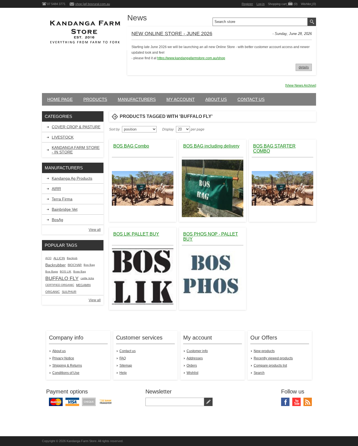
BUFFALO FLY (62, 278)
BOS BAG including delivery (211, 146)
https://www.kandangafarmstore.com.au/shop (191, 58)
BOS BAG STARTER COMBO (274, 148)
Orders (192, 365)
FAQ (122, 358)
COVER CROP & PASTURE (76, 127)
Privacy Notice (63, 358)
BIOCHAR (75, 265)
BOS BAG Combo (131, 146)
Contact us (251, 99)
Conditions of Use (65, 373)
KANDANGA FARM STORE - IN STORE (76, 149)
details (304, 67)
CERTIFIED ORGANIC (59, 284)
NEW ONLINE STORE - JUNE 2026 (171, 33)
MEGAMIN (83, 285)
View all (95, 230)
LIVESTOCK (63, 137)
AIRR (56, 188)
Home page (60, 99)
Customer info (197, 351)
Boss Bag (79, 271)
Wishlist (192, 373)
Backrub (72, 258)
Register (247, 4)
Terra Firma (62, 199)
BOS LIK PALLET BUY (136, 234)
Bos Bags (51, 271)
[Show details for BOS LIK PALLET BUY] (142, 276)
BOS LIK (65, 271)
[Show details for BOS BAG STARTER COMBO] (282, 188)
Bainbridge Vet (64, 209)
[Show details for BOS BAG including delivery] (212, 188)
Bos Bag (89, 264)
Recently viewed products (273, 358)
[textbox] (260, 22)
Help (123, 373)
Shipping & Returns (67, 365)
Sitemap (125, 365)
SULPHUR (69, 291)
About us (59, 351)
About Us (216, 99)
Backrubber (55, 265)
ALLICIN (59, 258)
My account (180, 99)
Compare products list (270, 365)
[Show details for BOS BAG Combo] (142, 188)
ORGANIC (52, 291)
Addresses (195, 358)
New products (264, 351)
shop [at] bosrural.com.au (92, 4)
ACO (48, 258)
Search (259, 373)
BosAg (57, 219)
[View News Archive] (300, 85)
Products (95, 99)
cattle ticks (87, 278)
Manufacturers (137, 99)
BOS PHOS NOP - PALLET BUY (210, 236)
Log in (260, 4)
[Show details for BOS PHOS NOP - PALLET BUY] (212, 276)
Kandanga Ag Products (72, 178)
